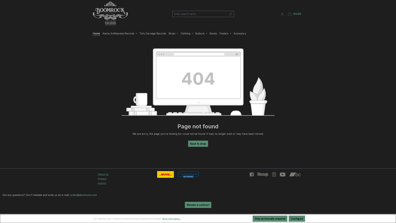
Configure (297, 218)
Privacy (102, 178)
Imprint (102, 183)
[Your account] (282, 14)
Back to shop (198, 143)
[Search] (230, 14)
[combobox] (199, 14)
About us (103, 174)
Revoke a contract (198, 204)
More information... (171, 218)
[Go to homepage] (110, 13)
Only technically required (270, 218)
